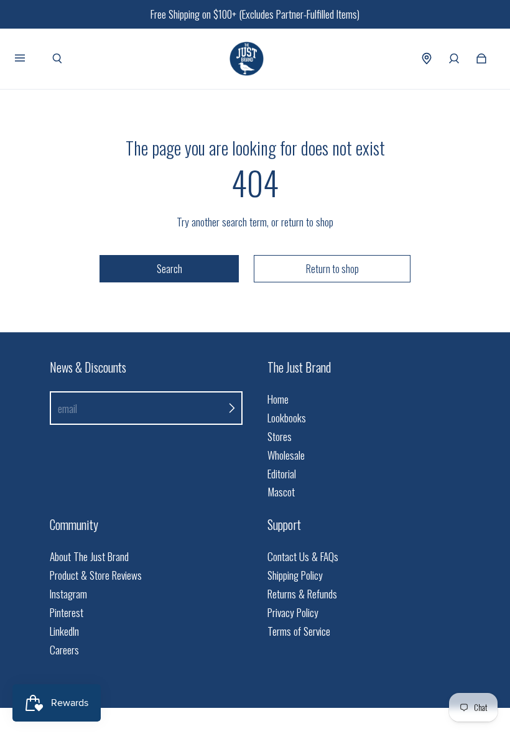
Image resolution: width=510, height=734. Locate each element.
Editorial (281, 473)
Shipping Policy (295, 575)
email (67, 408)
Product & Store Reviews (96, 575)
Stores (279, 436)
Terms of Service (298, 631)
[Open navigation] (28, 58)
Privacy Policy (292, 612)
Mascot (281, 491)
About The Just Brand (89, 556)
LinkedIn (64, 631)
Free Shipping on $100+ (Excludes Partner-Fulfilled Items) (255, 14)
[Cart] (481, 58)
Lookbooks (286, 417)
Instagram (68, 594)
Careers (64, 649)
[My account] (454, 58)
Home (278, 399)
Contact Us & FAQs (302, 556)
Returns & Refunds (302, 594)
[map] (426, 58)
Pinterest (66, 612)
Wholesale (286, 455)
